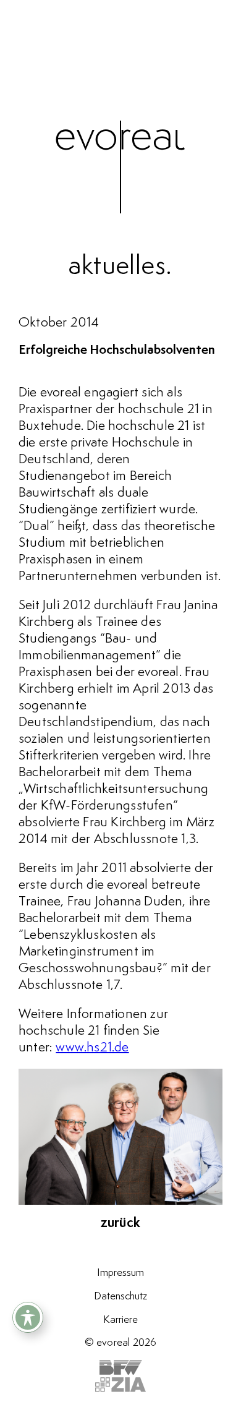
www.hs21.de (92, 1047)
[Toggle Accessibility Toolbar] (28, 1317)
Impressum (120, 1272)
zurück (120, 1223)
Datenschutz (120, 1296)
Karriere (120, 1319)
